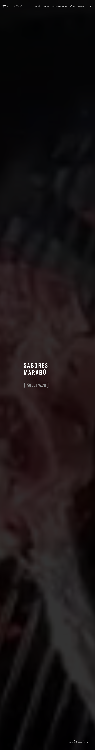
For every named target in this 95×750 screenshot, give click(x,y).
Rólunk (72, 6)
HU (91, 6)
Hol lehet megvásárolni (59, 6)
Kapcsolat (81, 6)
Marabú (37, 6)
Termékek (46, 6)
